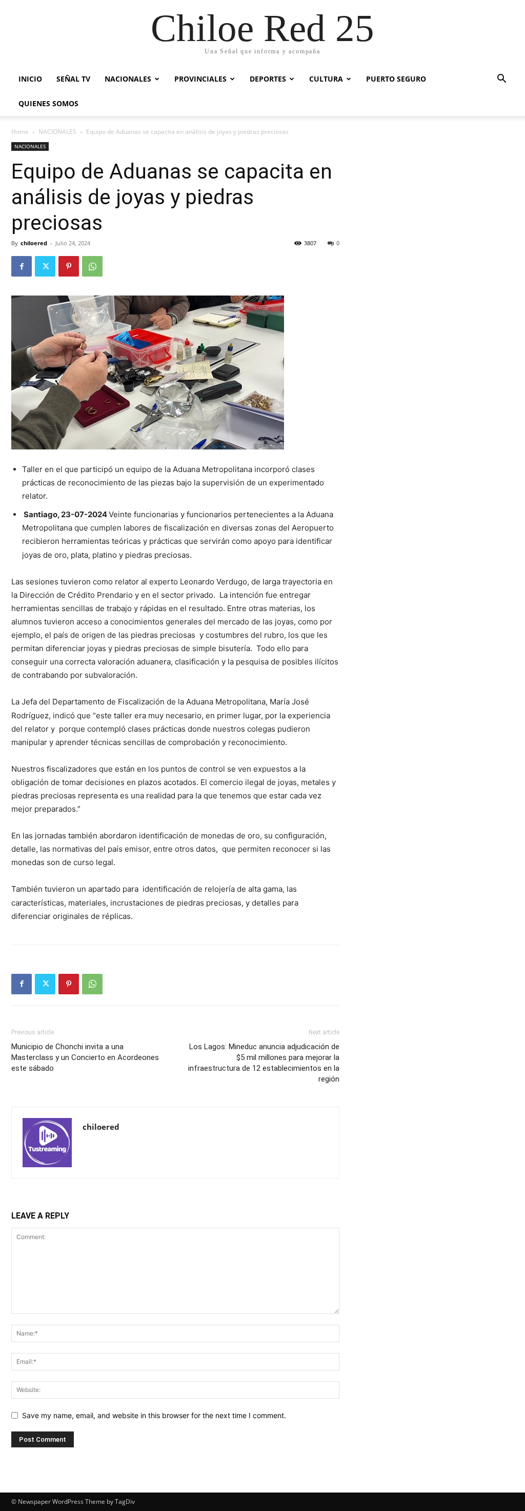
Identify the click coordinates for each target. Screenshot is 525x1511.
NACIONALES (128, 79)
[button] (501, 80)
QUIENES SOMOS (48, 103)
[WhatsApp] (92, 266)
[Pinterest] (68, 266)
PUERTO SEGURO (396, 79)
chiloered (34, 243)
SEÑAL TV (73, 79)
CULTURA (326, 79)
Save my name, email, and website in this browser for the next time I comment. (154, 1415)
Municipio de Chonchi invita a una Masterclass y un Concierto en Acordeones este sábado (85, 1057)
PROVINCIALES (200, 79)
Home (20, 131)
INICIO (30, 79)
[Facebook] (21, 266)
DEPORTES (268, 79)
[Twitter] (45, 266)
